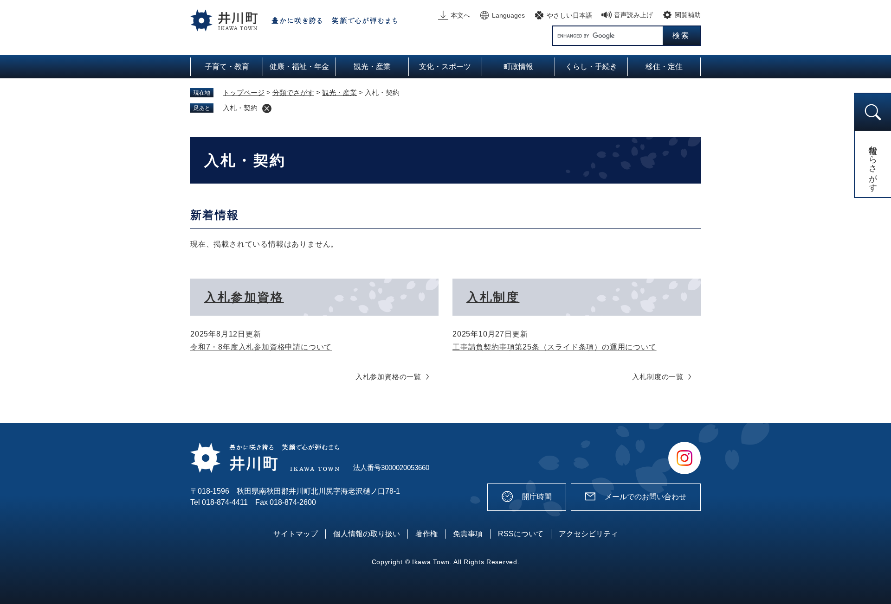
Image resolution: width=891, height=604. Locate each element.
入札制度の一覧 (658, 377)
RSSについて (520, 534)
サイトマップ (295, 534)
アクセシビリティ (588, 534)
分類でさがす (293, 92)
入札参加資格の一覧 (388, 377)
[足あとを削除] (266, 108)
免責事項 (468, 534)
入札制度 (492, 297)
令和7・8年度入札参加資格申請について (261, 347)
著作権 (426, 534)
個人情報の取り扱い (366, 534)
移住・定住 (664, 66)
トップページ (244, 92)
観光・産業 (339, 92)
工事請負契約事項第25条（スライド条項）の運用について (554, 347)
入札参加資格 (244, 297)
